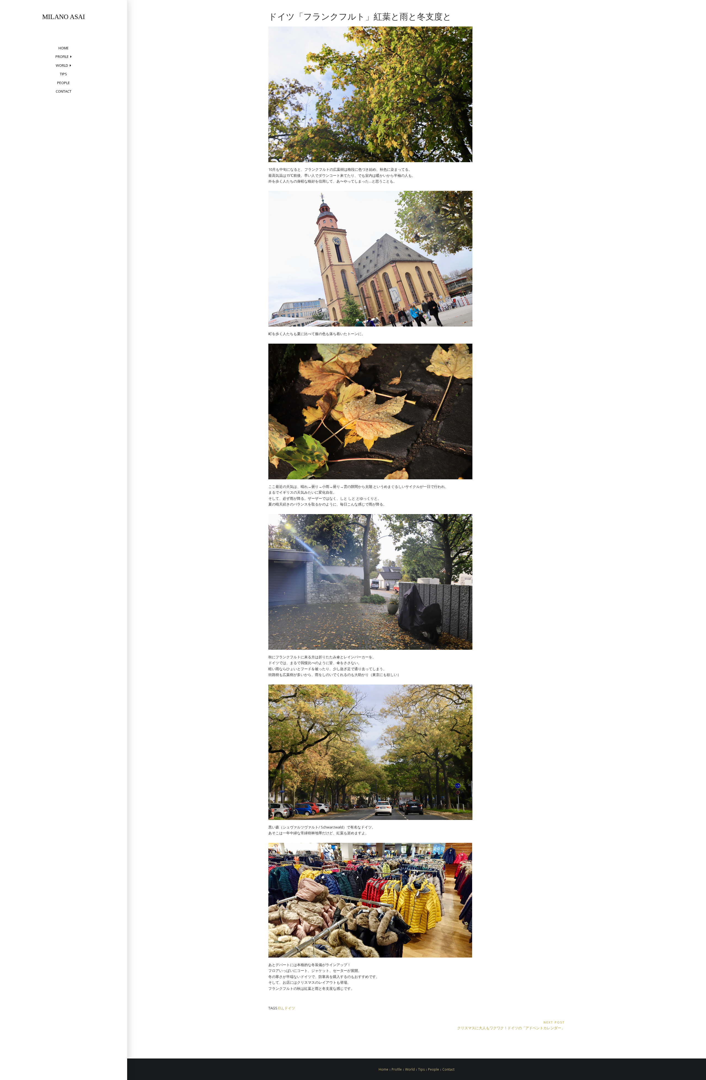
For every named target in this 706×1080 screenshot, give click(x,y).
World (62, 65)
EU (280, 1008)
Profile (62, 56)
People (63, 82)
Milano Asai (63, 16)
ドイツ (289, 1008)
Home (63, 48)
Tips (63, 73)
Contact (63, 91)
